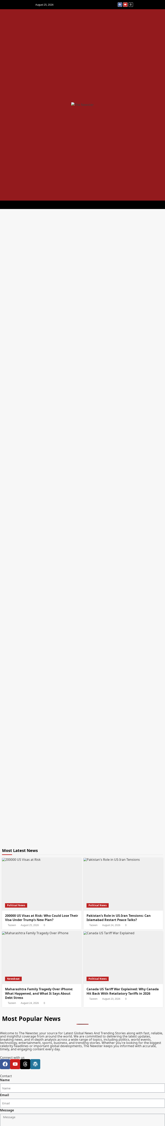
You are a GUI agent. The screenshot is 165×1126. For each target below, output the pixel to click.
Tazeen (12, 925)
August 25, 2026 (30, 925)
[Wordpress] (35, 1064)
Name (5, 1080)
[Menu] (78, 204)
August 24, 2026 (111, 925)
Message (7, 1110)
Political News (16, 905)
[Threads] (131, 4)
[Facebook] (120, 4)
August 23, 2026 (111, 999)
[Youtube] (125, 4)
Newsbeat (13, 978)
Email (4, 1095)
